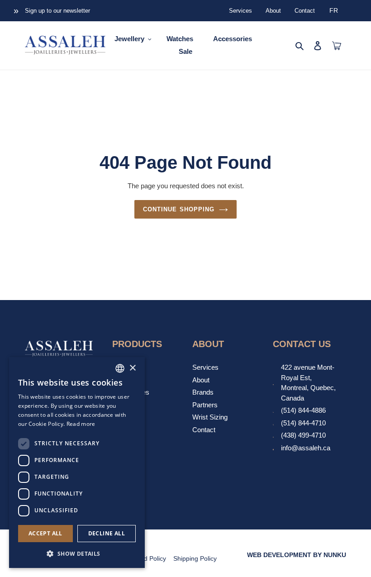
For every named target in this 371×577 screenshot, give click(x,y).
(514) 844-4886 (303, 410)
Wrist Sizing (210, 417)
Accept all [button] (45, 533)
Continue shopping (178, 209)
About (273, 10)
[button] (77, 553)
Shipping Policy (195, 558)
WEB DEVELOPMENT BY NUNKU (296, 554)
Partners (205, 405)
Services (240, 10)
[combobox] (119, 368)
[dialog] (77, 462)
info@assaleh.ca (305, 448)
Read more (81, 424)
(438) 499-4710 (303, 435)
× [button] (132, 368)
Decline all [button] (106, 533)
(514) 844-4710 (303, 423)
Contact (305, 10)
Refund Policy (146, 558)
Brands (203, 392)
